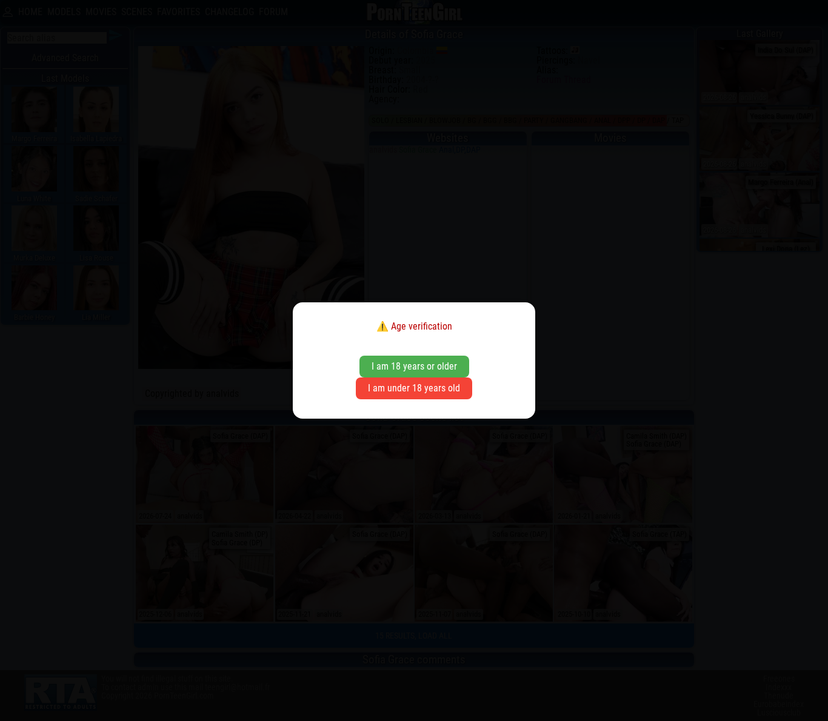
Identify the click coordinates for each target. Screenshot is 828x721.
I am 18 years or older (414, 366)
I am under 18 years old (414, 388)
